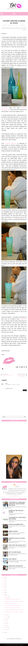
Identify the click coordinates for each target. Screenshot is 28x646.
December (6, 595)
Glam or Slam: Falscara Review (16, 566)
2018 (4, 590)
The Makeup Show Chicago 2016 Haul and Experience (14, 601)
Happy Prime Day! (13, 559)
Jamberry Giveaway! (13, 531)
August (6, 619)
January (6, 629)
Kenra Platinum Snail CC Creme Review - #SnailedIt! (14, 611)
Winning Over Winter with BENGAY (11, 603)
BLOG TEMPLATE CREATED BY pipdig (14, 644)
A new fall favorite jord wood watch (8, 375)
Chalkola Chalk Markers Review (16, 524)
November (6, 597)
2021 (4, 583)
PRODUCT (23, 319)
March (6, 625)
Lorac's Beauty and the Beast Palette (17, 545)
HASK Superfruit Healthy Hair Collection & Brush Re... (14, 609)
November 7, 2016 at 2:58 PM (13, 384)
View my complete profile (14, 495)
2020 (4, 586)
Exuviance (4, 107)
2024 (4, 577)
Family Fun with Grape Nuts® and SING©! (12, 599)
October (6, 614)
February (6, 627)
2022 (4, 581)
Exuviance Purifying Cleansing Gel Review (12, 607)
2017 (4, 592)
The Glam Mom (18, 485)
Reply (24, 390)
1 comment (22, 25)
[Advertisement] (14, 439)
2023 (4, 579)
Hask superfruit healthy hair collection (21, 376)
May (5, 621)
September (6, 616)
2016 (4, 594)
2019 (4, 588)
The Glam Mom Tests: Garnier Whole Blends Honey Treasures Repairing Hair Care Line (17, 504)
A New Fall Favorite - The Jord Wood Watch (12, 605)
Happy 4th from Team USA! (15, 552)
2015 (4, 632)
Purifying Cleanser (10, 143)
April (5, 623)
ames (6, 383)
